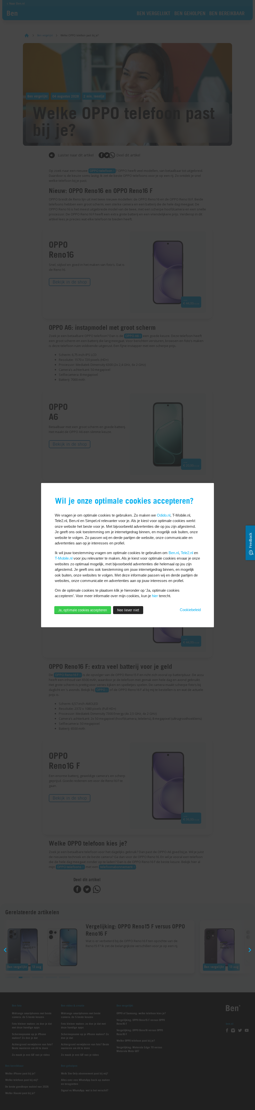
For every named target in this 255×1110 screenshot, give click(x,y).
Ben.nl (174, 553)
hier (155, 596)
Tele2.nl (187, 553)
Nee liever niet (128, 610)
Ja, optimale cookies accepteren (82, 610)
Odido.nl (163, 515)
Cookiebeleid (190, 610)
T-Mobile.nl (63, 558)
